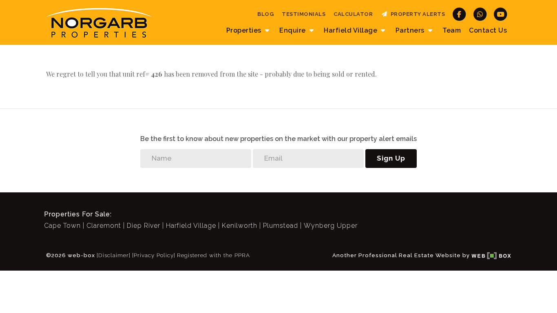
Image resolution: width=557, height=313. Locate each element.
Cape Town (62, 225)
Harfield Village (191, 225)
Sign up (391, 158)
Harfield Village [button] (351, 30)
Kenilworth (239, 225)
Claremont (103, 225)
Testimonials (303, 14)
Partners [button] (411, 30)
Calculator (353, 14)
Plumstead (280, 225)
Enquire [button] (293, 30)
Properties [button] (244, 30)
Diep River (143, 225)
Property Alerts (416, 14)
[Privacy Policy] (153, 255)
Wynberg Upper (331, 225)
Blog (265, 14)
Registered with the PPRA (213, 255)
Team (451, 30)
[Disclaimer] (113, 255)
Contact (488, 30)
